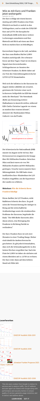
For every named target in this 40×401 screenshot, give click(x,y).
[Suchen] (37, 3)
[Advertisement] (20, 296)
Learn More (17, 399)
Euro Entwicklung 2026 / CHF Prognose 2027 (22, 3)
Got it (26, 399)
